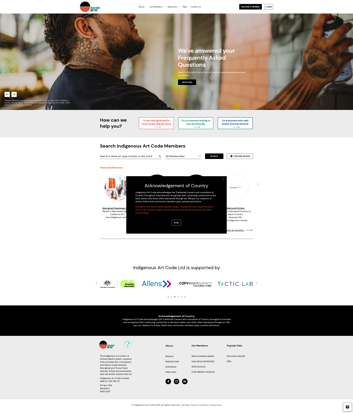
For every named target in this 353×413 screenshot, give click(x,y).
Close (224, 179)
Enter (176, 222)
